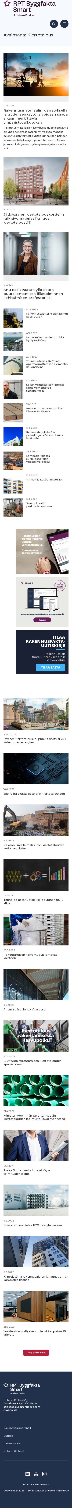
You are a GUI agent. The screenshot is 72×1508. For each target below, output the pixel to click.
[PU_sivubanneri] (42, 573)
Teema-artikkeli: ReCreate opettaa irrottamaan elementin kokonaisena (47, 364)
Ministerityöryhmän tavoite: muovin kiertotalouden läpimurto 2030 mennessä (34, 1117)
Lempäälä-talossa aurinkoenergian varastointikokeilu (38, 459)
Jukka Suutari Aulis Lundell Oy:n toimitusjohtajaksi (26, 1172)
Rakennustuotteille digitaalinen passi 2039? (47, 315)
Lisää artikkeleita (36, 1352)
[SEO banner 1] (42, 626)
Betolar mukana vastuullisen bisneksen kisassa (45, 410)
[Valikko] (64, 24)
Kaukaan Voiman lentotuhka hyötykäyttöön (45, 339)
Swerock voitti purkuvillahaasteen (39, 505)
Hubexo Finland (13, 1451)
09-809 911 (10, 1410)
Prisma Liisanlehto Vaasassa (24, 1009)
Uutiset (8, 1435)
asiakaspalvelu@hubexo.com (21, 1406)
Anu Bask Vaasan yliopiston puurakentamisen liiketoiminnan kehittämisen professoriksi (33, 294)
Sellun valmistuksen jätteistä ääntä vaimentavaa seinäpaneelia (45, 387)
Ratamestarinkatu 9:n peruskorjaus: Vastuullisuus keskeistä (44, 435)
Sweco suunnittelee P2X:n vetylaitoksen (32, 1225)
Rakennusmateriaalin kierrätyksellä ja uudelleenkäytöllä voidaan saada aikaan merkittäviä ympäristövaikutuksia (35, 116)
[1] (42, 673)
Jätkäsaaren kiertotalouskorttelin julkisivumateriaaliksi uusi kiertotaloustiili (33, 218)
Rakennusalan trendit (17, 1428)
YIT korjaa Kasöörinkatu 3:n (44, 479)
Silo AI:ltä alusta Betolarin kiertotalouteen (34, 793)
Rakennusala (11, 1443)
